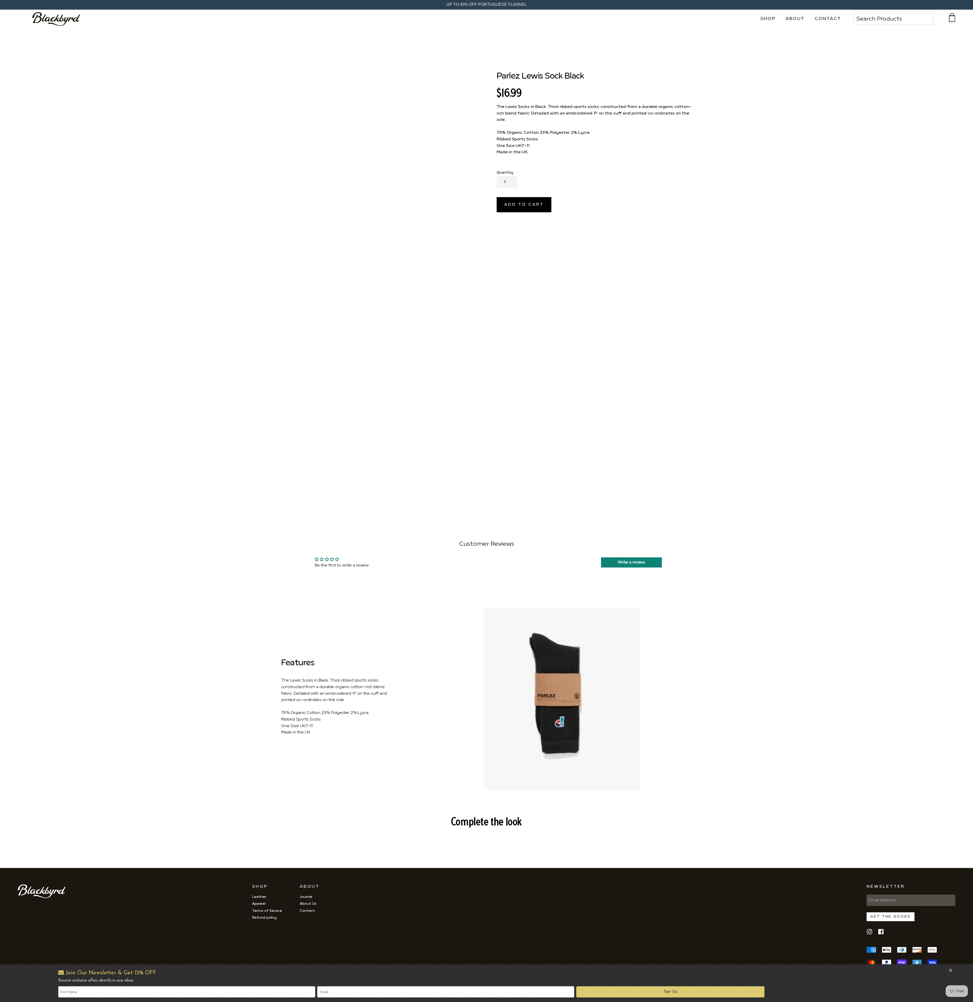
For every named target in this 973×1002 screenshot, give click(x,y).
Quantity (505, 173)
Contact (828, 19)
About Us (308, 904)
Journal (306, 897)
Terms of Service (267, 911)
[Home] (58, 19)
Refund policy (264, 918)
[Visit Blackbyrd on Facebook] (881, 934)
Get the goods (890, 916)
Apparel (259, 904)
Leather (259, 897)
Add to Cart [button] (524, 205)
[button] (670, 991)
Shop (767, 19)
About (794, 19)
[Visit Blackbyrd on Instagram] (869, 934)
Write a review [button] (631, 562)
